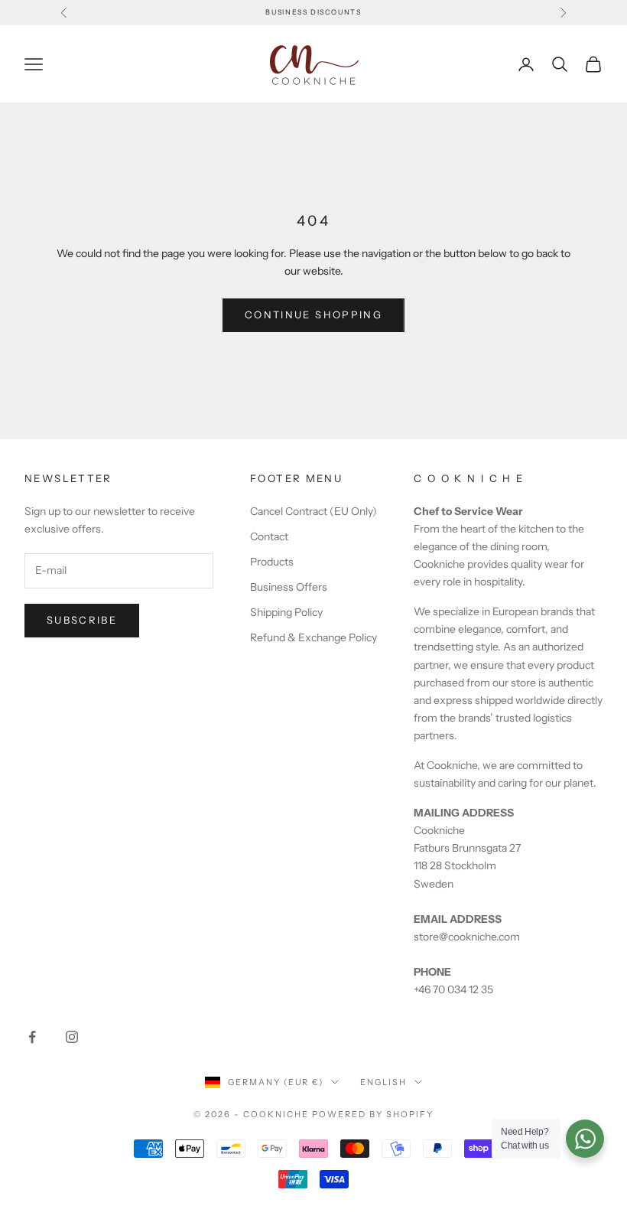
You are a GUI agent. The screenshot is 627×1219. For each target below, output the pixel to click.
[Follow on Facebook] (32, 1037)
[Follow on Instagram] (72, 1037)
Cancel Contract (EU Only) (313, 511)
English (383, 1082)
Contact (269, 536)
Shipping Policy (286, 612)
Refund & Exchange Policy (313, 637)
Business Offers (288, 587)
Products (272, 562)
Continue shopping (313, 314)
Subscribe (82, 620)
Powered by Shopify (373, 1114)
